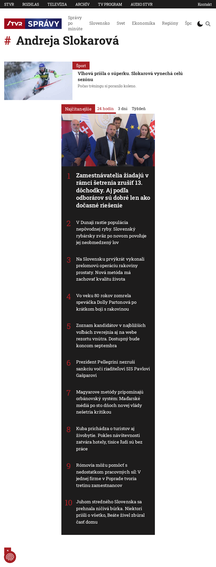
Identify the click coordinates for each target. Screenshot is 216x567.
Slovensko (99, 23)
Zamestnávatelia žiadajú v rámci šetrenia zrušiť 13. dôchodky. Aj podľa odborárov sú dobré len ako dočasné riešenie (113, 190)
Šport (190, 23)
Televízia (57, 4)
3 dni (122, 108)
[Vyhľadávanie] (208, 23)
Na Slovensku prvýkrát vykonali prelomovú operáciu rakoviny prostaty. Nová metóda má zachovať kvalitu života (110, 269)
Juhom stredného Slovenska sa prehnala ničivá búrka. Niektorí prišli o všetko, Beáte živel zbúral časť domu (110, 512)
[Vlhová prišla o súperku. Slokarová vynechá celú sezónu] (38, 81)
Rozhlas (30, 4)
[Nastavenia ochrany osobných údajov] (10, 557)
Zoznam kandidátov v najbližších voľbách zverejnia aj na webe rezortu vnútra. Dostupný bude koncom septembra (111, 335)
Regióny (170, 23)
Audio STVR (142, 4)
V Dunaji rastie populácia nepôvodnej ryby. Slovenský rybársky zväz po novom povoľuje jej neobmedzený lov (111, 232)
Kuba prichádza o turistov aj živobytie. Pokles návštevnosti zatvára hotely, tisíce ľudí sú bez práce (109, 438)
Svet (121, 23)
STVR (9, 4)
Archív (82, 4)
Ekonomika (143, 23)
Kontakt (205, 4)
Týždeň (139, 108)
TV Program (110, 4)
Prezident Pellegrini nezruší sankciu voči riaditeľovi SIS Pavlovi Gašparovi (113, 368)
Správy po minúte (75, 23)
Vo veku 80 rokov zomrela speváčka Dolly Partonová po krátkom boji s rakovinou (106, 302)
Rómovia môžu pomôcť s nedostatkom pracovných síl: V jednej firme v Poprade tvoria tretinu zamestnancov (108, 475)
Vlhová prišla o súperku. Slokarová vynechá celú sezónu (130, 76)
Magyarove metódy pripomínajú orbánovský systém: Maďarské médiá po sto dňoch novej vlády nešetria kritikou (110, 402)
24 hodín (105, 108)
